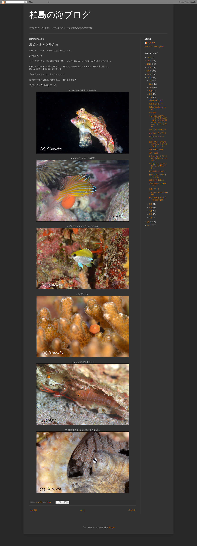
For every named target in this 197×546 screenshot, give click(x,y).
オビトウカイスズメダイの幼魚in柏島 (157, 199)
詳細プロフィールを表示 (154, 47)
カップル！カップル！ (157, 133)
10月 (151, 87)
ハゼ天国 (152, 113)
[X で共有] (62, 502)
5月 (150, 208)
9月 (150, 91)
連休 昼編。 (154, 153)
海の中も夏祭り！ (156, 100)
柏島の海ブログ (59, 14)
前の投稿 (131, 510)
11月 (151, 84)
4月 (150, 211)
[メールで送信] (57, 502)
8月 (150, 94)
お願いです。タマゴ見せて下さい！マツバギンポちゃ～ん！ (158, 144)
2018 (149, 74)
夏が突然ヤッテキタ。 (157, 171)
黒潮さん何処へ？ (156, 104)
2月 (150, 218)
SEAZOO (151, 43)
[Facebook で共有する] (65, 502)
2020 (149, 68)
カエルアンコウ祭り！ (157, 130)
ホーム (82, 510)
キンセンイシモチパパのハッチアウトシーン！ (158, 166)
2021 (149, 64)
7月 (150, 97)
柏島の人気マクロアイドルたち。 (157, 176)
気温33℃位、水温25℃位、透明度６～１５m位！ (158, 158)
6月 (150, 204)
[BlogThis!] (59, 502)
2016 (149, 222)
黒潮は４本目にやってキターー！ (157, 108)
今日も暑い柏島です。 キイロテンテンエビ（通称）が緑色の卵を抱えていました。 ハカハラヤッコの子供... (158, 121)
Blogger (111, 527)
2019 (149, 71)
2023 (149, 57)
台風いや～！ (154, 189)
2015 (149, 225)
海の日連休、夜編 (156, 150)
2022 (149, 61)
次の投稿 (33, 510)
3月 (150, 214)
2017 (149, 78)
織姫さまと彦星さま (157, 180)
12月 (151, 81)
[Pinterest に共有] (67, 502)
